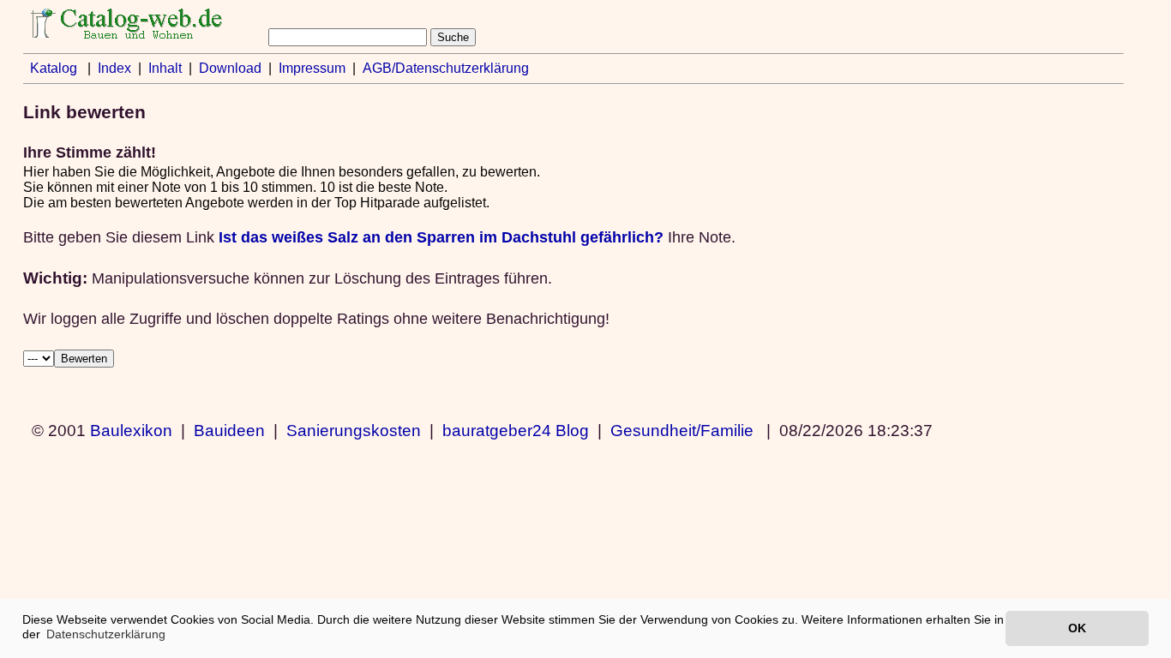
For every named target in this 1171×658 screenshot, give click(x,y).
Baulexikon (131, 430)
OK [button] (1077, 628)
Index (114, 68)
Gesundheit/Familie (682, 430)
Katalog (53, 68)
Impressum (312, 68)
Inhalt (165, 68)
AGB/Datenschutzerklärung (446, 68)
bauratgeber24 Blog (515, 430)
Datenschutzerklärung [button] (105, 634)
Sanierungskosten (353, 430)
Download (230, 68)
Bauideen (229, 430)
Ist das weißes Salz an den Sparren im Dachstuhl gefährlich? (441, 237)
